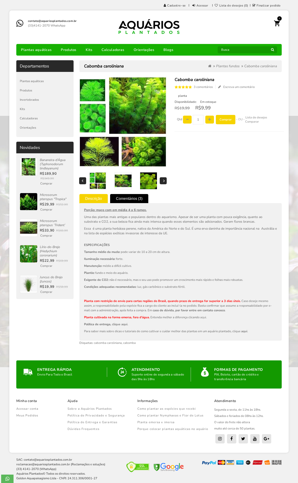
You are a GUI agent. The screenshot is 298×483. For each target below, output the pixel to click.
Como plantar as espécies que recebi (166, 409)
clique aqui (119, 324)
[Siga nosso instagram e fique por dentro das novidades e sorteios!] (220, 438)
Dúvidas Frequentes (83, 429)
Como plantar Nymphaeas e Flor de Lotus (170, 415)
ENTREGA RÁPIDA (54, 369)
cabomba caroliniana (108, 343)
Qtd (179, 119)
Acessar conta (27, 409)
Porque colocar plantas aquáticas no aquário (172, 429)
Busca (272, 51)
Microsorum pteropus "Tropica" (53, 197)
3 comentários (203, 87)
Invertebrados (29, 100)
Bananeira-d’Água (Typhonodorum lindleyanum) (52, 164)
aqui (203, 317)
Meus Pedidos (27, 415)
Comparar (252, 122)
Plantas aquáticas (36, 49)
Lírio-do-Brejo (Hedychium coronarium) (50, 251)
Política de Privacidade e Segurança (96, 415)
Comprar (46, 183)
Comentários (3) (129, 199)
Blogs (168, 49)
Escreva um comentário (239, 87)
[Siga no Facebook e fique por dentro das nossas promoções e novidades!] (231, 438)
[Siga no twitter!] (243, 438)
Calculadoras (113, 49)
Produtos (68, 49)
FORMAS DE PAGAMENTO (238, 369)
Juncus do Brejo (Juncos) (51, 279)
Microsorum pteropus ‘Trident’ (52, 223)
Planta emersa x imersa (156, 422)
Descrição (93, 199)
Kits (89, 49)
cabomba (129, 343)
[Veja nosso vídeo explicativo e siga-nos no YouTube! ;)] (255, 438)
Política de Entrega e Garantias (92, 422)
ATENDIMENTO (146, 369)
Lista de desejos (256, 117)
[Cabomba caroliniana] (97, 180)
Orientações (144, 49)
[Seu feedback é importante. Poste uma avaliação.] (266, 438)
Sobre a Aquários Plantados (90, 409)
